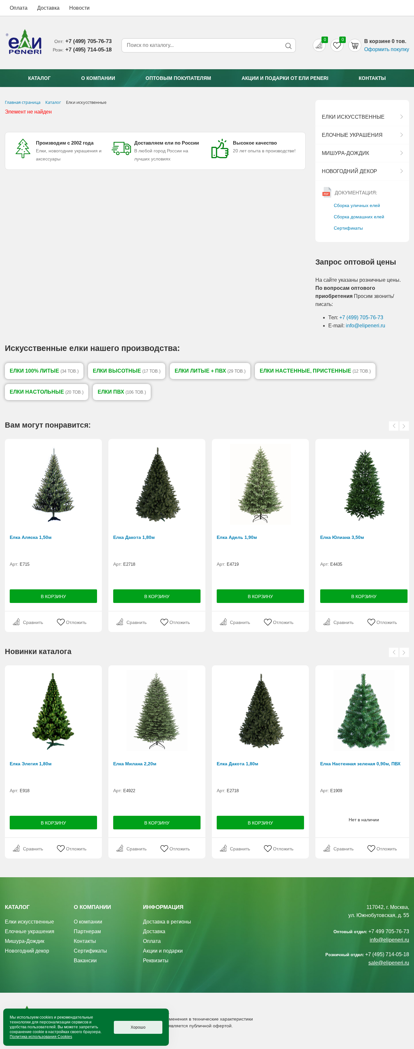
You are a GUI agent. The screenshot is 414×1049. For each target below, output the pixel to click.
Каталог (39, 78)
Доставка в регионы (167, 921)
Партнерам (87, 931)
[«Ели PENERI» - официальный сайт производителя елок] (24, 42)
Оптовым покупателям (178, 78)
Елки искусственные (353, 117)
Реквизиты (156, 960)
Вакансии (85, 960)
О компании (98, 78)
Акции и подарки (163, 951)
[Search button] (288, 46)
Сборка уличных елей (357, 205)
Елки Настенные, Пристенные (315, 371)
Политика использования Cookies (41, 1036)
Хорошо (138, 1027)
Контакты (372, 78)
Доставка (48, 8)
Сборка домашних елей (359, 216)
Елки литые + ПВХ (210, 371)
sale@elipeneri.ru (388, 963)
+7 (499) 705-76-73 (361, 317)
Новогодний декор (349, 171)
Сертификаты (348, 228)
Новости (79, 8)
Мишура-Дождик (345, 153)
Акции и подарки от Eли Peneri (285, 78)
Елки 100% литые (44, 371)
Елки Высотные (126, 371)
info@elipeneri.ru (365, 325)
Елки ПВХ (122, 392)
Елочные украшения (352, 135)
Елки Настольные (46, 392)
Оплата (18, 8)
